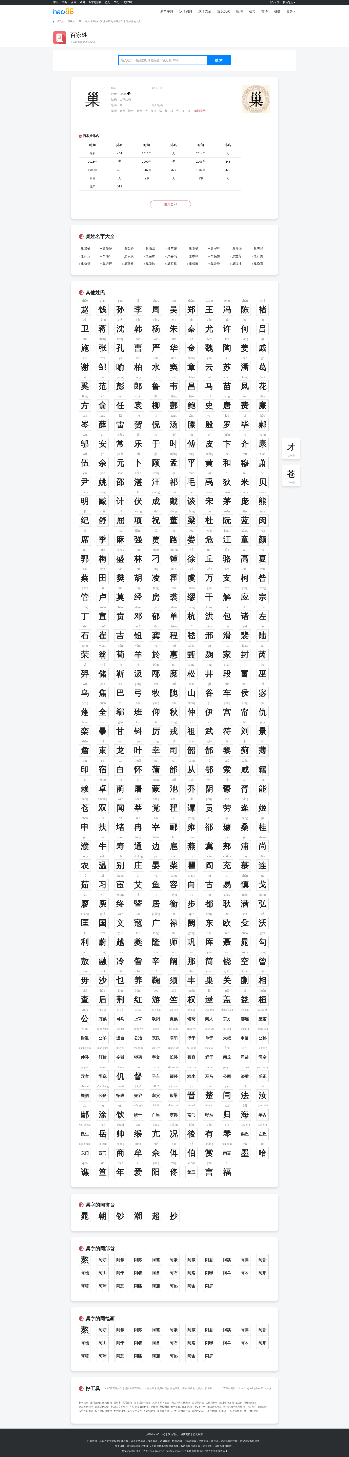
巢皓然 (215, 256)
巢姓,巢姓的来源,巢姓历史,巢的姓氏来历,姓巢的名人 (113, 21)
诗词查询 (165, 1441)
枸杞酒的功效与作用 (234, 1406)
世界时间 (177, 1441)
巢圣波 (150, 263)
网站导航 (173, 1434)
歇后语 (214, 1441)
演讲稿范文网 (226, 1402)
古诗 (73, 2)
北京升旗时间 (86, 1406)
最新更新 (185, 1434)
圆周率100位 (199, 1410)
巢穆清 (85, 263)
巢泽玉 (85, 256)
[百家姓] (59, 37)
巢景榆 (85, 248)
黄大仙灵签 (149, 1410)
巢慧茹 (237, 256)
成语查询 (153, 1441)
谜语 (277, 11)
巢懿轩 (107, 256)
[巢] (256, 87)
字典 (55, 2)
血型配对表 (198, 1402)
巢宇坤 (215, 248)
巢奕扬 (129, 248)
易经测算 (164, 1406)
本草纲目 (212, 1410)
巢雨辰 (150, 248)
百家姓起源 (184, 1410)
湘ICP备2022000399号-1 (213, 1451)
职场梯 (222, 1410)
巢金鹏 (150, 256)
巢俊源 (107, 248)
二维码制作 (212, 1402)
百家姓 (71, 21)
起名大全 (83, 1402)
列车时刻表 (95, 2)
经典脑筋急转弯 (103, 1410)
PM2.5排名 (199, 1406)
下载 (116, 2)
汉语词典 (185, 11)
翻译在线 (176, 1406)
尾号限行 (127, 1402)
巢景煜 (237, 248)
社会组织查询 (251, 1410)
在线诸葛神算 (214, 1406)
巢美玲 (258, 248)
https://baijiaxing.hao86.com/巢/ (255, 1388)
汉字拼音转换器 (142, 1402)
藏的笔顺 (187, 1406)
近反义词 (223, 11)
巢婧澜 (194, 263)
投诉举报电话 (86, 1410)
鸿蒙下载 (127, 2)
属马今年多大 (134, 1410)
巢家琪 (172, 263)
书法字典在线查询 (180, 1402)
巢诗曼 (215, 263)
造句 (252, 11)
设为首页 (274, 2)
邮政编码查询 (102, 1406)
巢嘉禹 (172, 256)
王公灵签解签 (235, 1410)
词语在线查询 (138, 1441)
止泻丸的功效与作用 (101, 1402)
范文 (107, 2)
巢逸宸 (258, 263)
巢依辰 (129, 256)
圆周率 (117, 1402)
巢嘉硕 (194, 248)
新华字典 (166, 11)
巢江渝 (258, 256)
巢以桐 (194, 256)
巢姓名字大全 (100, 236)
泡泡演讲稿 (120, 1410)
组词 (239, 11)
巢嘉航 (129, 263)
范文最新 (198, 1434)
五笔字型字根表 (160, 1402)
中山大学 (251, 1406)
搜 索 (219, 60)
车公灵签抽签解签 (139, 1406)
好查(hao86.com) (155, 1434)
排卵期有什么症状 (167, 1410)
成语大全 (204, 11)
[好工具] (63, 11)
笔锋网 (154, 1406)
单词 (82, 2)
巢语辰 (107, 263)
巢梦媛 (172, 248)
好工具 (60, 21)
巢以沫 (237, 263)
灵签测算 (203, 1441)
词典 (64, 2)
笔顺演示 (200, 110)
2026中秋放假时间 (245, 1402)
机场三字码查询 (119, 1406)
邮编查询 (263, 1406)
